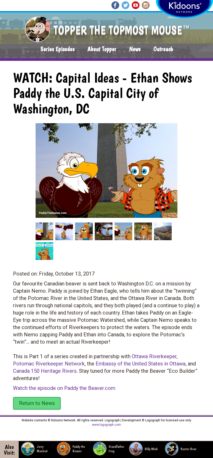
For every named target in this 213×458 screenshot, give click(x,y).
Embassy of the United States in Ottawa (140, 364)
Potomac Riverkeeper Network (49, 364)
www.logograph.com (106, 425)
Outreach (163, 49)
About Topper (102, 49)
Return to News (37, 403)
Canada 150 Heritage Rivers (45, 371)
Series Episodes (58, 49)
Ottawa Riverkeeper (154, 356)
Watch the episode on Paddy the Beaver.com (64, 388)
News (135, 49)
